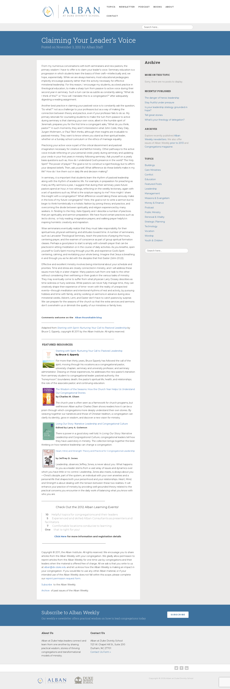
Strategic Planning (155, 221)
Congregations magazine (159, 146)
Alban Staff (94, 47)
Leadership (151, 188)
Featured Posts (153, 184)
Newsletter (127, 7)
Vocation (149, 231)
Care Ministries (153, 170)
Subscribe (46, 584)
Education (150, 179)
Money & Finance (154, 202)
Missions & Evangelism (157, 198)
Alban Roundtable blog (88, 317)
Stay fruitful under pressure (160, 102)
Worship (149, 235)
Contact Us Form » (100, 652)
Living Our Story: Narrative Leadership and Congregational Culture (92, 423)
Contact (112, 16)
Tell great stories (154, 115)
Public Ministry (153, 212)
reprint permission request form (63, 578)
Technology (151, 226)
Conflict (149, 174)
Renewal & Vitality (154, 217)
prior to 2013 (177, 143)
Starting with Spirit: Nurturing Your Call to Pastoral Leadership (92, 327)
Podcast (144, 7)
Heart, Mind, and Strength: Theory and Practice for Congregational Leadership (95, 451)
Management (152, 193)
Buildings (150, 165)
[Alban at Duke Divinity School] (70, 11)
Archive (45, 590)
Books (157, 7)
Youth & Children (154, 240)
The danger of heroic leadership (162, 97)
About (170, 7)
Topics (111, 7)
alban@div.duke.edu (55, 567)
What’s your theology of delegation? (165, 119)
